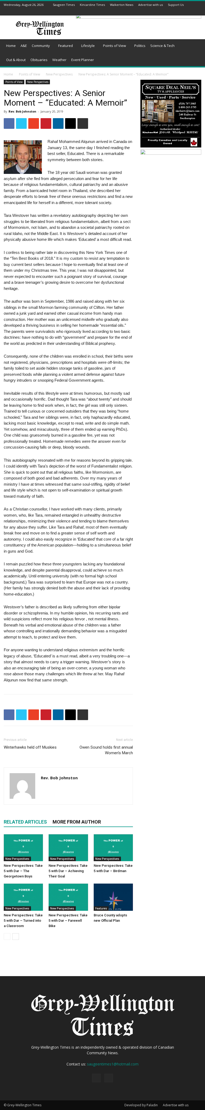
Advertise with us (150, 5)
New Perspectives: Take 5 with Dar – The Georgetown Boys (23, 871)
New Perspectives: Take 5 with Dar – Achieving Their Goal (68, 871)
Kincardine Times (92, 5)
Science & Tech (162, 45)
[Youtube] (198, 11)
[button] (194, 45)
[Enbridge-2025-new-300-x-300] (170, 153)
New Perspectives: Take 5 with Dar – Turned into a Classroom (23, 920)
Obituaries (39, 59)
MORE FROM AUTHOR (77, 822)
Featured (65, 45)
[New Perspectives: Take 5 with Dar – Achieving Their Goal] (68, 847)
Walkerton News (121, 5)
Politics (139, 45)
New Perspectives (59, 74)
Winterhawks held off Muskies (30, 747)
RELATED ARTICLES (25, 822)
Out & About (16, 59)
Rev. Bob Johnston (22, 111)
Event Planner (82, 59)
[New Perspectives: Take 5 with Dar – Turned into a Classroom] (23, 897)
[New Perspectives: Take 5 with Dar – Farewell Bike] (68, 897)
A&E (24, 45)
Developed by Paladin (141, 1105)
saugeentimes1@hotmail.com (113, 1064)
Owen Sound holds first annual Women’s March (106, 750)
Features (101, 908)
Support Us (176, 5)
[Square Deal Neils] (170, 146)
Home (11, 45)
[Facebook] (192, 11)
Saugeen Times (64, 5)
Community (41, 45)
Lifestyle (88, 45)
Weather (59, 59)
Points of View (114, 45)
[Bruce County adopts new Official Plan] (113, 897)
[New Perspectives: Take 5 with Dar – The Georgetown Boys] (23, 847)
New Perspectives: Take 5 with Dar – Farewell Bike (68, 920)
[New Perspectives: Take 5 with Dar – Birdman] (113, 847)
